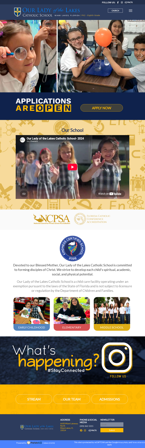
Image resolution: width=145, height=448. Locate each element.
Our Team (72, 399)
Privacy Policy (123, 442)
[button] (3, 56)
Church (115, 10)
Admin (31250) (49, 443)
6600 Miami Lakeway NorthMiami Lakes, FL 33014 (69, 426)
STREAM (34, 399)
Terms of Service (138, 442)
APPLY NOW (101, 108)
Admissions (109, 399)
